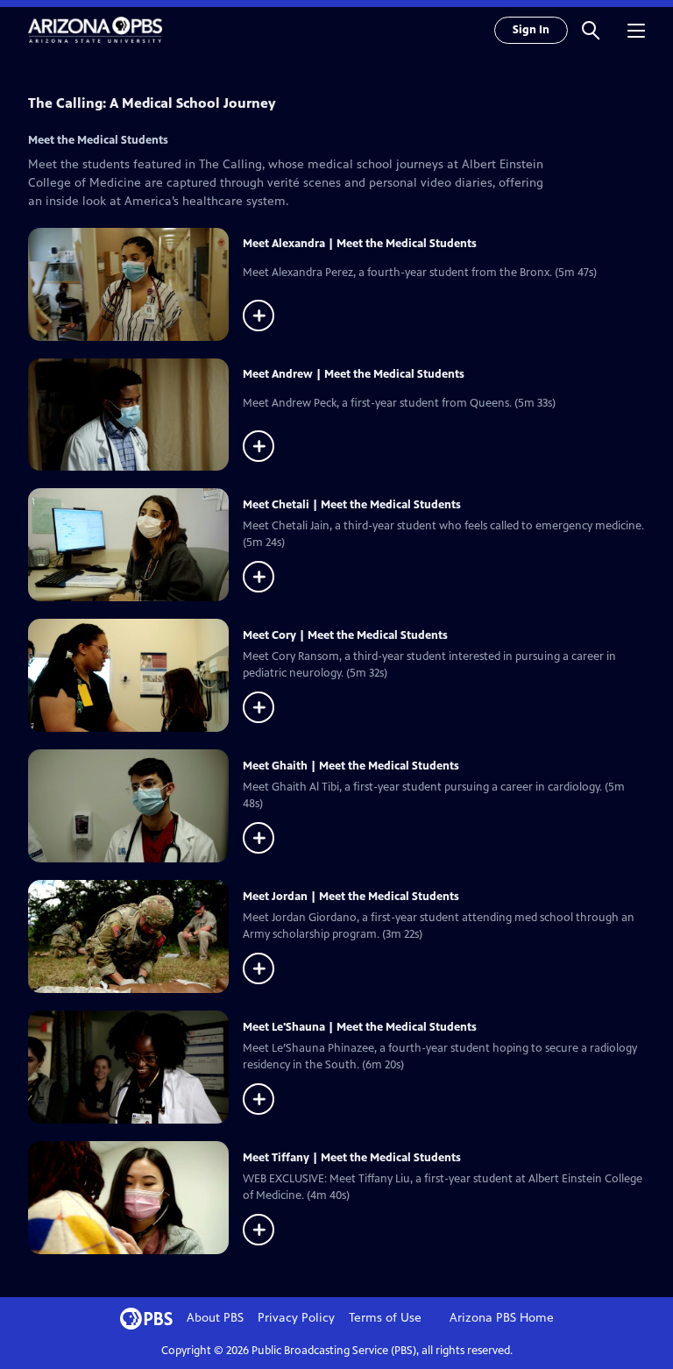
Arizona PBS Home (502, 1317)
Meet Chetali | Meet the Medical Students (352, 505)
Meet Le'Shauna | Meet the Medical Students (360, 1027)
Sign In (531, 30)
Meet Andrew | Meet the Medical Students (353, 374)
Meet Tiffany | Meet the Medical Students (352, 1158)
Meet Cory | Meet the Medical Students (345, 635)
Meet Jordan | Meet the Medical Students (351, 897)
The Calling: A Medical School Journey (152, 103)
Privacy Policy (296, 1317)
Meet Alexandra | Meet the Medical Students (360, 244)
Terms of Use (385, 1317)
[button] (590, 30)
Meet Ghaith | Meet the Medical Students (351, 766)
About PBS (215, 1317)
